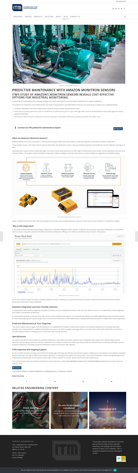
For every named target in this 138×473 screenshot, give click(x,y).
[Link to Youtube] (113, 8)
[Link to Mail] (121, 8)
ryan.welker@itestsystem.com (76, 361)
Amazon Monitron (18, 141)
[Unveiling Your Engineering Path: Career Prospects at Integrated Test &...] (136, 236)
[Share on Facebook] (26, 381)
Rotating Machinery (50, 371)
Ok (115, 470)
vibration (69, 371)
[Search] (124, 16)
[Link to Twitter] (116, 8)
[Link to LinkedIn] (118, 8)
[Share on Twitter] (55, 381)
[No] (136, 470)
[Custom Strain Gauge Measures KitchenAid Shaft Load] (1, 236)
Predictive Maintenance (35, 371)
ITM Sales (19, 457)
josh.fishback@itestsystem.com (98, 361)
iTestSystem (61, 371)
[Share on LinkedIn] (83, 381)
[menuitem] (18, 16)
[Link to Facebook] (124, 8)
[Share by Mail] (111, 381)
